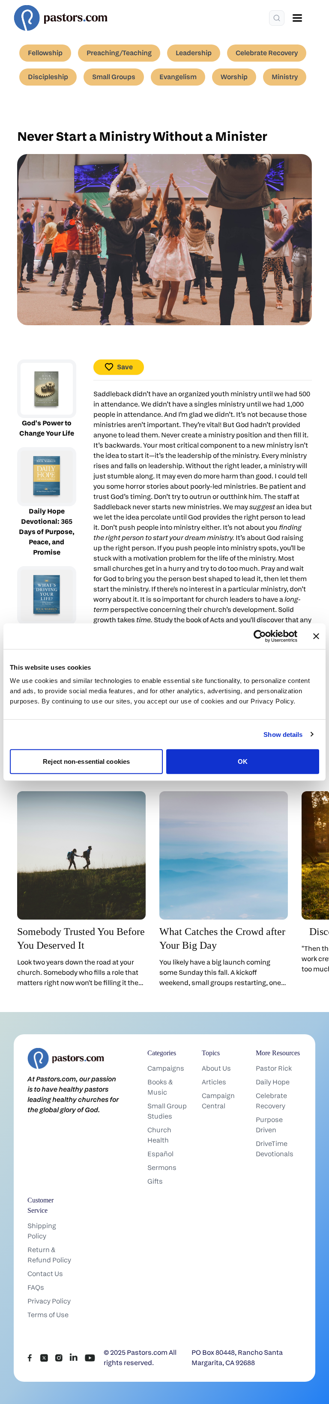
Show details (282, 734)
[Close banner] (316, 636)
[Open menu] (297, 18)
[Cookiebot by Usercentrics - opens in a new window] (259, 635)
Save (125, 367)
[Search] (276, 18)
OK (243, 761)
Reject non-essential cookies (86, 761)
